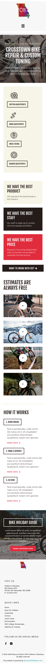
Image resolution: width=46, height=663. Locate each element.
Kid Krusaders (10, 621)
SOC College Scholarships (14, 624)
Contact (7, 616)
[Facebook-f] (6, 643)
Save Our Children (11, 610)
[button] (23, 26)
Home (7, 607)
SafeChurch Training (12, 627)
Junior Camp (9, 619)
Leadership (9, 613)
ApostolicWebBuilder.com (33, 660)
